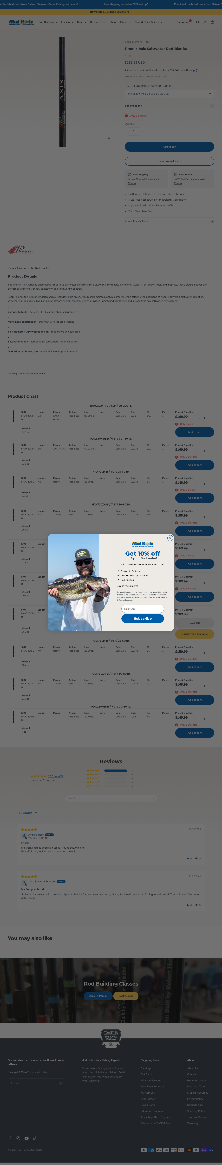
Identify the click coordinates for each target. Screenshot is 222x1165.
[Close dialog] (170, 538)
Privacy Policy (161, 597)
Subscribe (143, 618)
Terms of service (125, 600)
